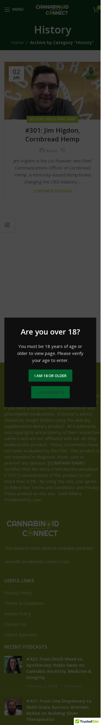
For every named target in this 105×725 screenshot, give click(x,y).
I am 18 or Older (50, 375)
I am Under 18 (50, 392)
